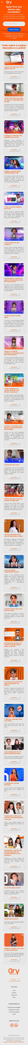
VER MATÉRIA (14, 76)
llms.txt (12, 1035)
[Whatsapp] (11, 1025)
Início (14, 990)
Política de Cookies (14, 1009)
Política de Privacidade (14, 1007)
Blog (14, 997)
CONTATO (14, 979)
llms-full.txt (17, 1035)
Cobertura (14, 995)
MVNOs (14, 992)
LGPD (14, 1014)
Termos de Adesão (14, 1012)
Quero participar (14, 29)
